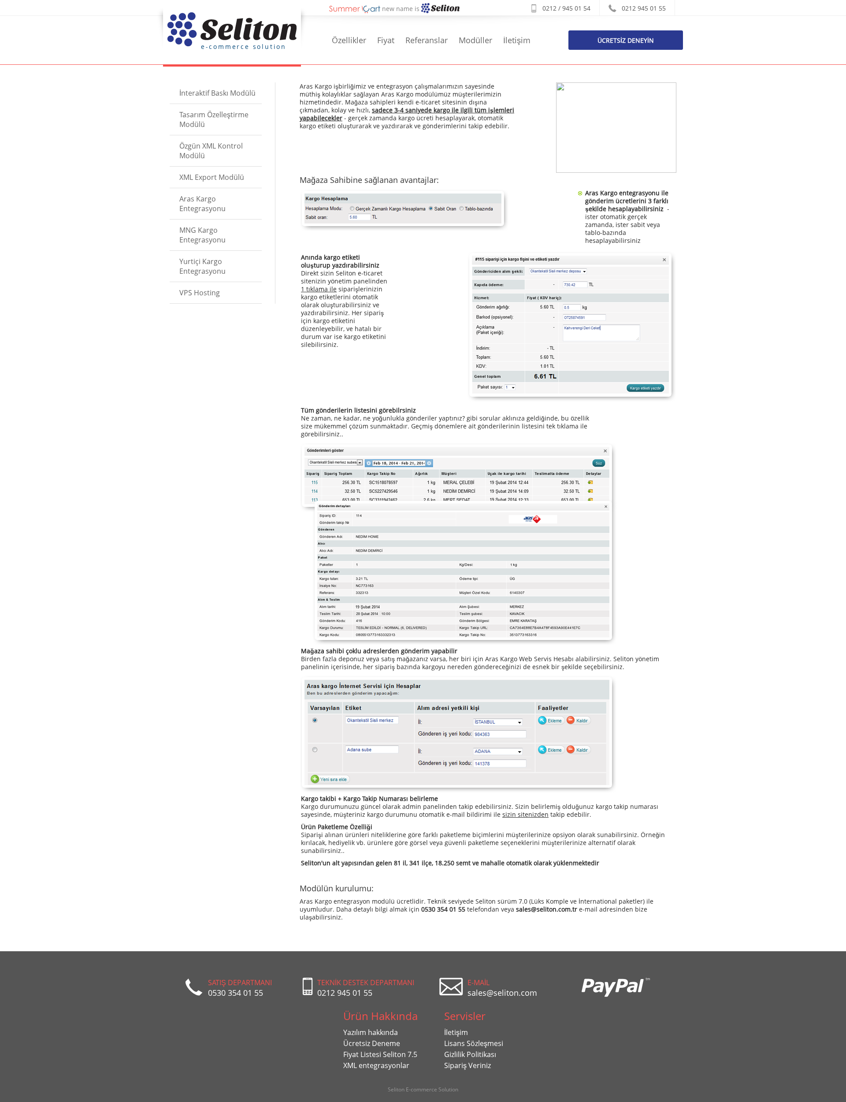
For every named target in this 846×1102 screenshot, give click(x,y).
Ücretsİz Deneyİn (625, 40)
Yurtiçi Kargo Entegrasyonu (202, 266)
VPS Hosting (199, 293)
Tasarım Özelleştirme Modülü (214, 119)
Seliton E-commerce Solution (423, 1089)
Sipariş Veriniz (467, 1065)
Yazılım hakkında (370, 1032)
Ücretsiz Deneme (371, 1043)
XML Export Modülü (211, 177)
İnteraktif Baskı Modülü (217, 93)
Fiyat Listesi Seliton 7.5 (380, 1054)
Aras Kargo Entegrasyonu (202, 203)
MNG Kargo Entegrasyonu (202, 235)
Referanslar (426, 40)
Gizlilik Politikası (470, 1054)
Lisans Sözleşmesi (473, 1043)
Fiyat (385, 40)
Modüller (475, 40)
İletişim (517, 40)
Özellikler (349, 40)
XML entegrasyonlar (376, 1065)
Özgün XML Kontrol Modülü (211, 150)
